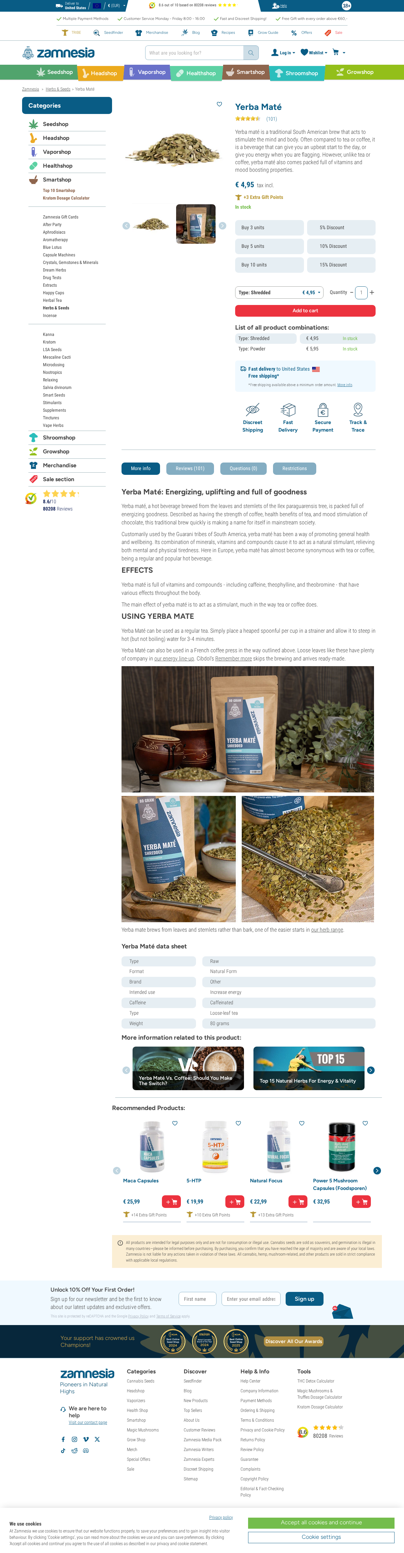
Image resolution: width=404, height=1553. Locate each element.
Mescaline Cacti (57, 357)
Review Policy (252, 1449)
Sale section (58, 479)
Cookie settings (321, 1536)
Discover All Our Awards (293, 1341)
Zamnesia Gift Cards (60, 216)
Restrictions (294, 468)
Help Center (250, 1380)
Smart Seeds (54, 394)
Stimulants (52, 402)
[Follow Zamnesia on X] (97, 1439)
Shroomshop (59, 437)
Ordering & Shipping (258, 1410)
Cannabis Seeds (140, 1380)
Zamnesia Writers (199, 1449)
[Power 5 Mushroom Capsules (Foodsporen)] (342, 1147)
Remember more (233, 658)
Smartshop (57, 179)
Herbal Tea (52, 300)
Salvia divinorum (57, 387)
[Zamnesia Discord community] (86, 1451)
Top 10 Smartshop (59, 190)
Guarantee (249, 1459)
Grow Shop (136, 1439)
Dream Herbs (54, 269)
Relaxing (50, 379)
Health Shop (137, 1410)
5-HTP (194, 1181)
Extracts (50, 285)
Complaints (250, 1469)
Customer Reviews (199, 1429)
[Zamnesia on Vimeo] (86, 1439)
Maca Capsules (140, 1181)
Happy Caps (53, 292)
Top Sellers (193, 1410)
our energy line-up (174, 658)
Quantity (338, 292)
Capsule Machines (59, 254)
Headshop (56, 137)
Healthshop (58, 165)
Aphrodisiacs (54, 232)
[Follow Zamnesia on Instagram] (74, 1439)
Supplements (54, 410)
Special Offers (138, 1459)
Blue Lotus (52, 247)
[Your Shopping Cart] (340, 53)
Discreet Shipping (198, 1469)
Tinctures (51, 417)
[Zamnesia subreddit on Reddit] (74, 1451)
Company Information (259, 1390)
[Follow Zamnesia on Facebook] (63, 1439)
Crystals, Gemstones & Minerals (70, 262)
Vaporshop (57, 151)
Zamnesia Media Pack (203, 1439)
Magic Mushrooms (143, 1429)
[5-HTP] (215, 1147)
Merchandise (59, 465)
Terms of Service (168, 1316)
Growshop (56, 451)
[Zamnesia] (78, 52)
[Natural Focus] (279, 1147)
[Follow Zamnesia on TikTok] (63, 1451)
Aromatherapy (55, 239)
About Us (191, 1420)
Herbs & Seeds (56, 307)
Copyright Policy (255, 1478)
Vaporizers (136, 1400)
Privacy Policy (138, 1316)
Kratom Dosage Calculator (66, 197)
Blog (188, 1390)
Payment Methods (256, 1400)
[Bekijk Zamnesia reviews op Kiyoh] (31, 498)
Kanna (48, 334)
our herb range (327, 929)
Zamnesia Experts (199, 1459)
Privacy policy (221, 1517)
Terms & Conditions (257, 1420)
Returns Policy (253, 1439)
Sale (130, 1469)
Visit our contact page (88, 1422)
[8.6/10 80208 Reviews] (64, 493)
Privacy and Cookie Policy (263, 1429)
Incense (50, 315)
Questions (243, 468)
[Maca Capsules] (152, 1147)
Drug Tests (52, 277)
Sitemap (191, 1478)
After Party (52, 224)
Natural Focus (266, 1181)
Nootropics (52, 372)
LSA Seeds (52, 349)
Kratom (49, 341)
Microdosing (53, 364)
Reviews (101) (190, 468)
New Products (196, 1400)
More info (344, 385)
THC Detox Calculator (315, 1380)
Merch (132, 1449)
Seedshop (55, 124)
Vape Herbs (53, 425)
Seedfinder (193, 1380)
